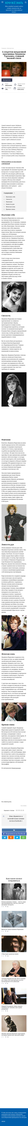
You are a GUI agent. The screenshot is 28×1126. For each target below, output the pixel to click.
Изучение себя (10, 197)
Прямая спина (10, 209)
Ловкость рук (10, 204)
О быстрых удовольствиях (9, 954)
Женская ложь (10, 207)
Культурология (16, 768)
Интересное (10, 48)
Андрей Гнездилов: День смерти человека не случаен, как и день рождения (11, 1007)
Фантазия (9, 202)
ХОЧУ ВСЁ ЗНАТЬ (14, 2)
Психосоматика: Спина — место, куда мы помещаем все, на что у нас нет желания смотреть (13, 903)
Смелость (9, 199)
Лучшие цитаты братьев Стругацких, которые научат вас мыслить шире (13, 1034)
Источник (24, 805)
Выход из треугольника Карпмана (12, 929)
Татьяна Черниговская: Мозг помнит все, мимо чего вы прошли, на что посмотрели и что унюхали (13, 980)
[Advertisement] (14, 31)
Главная (3, 48)
